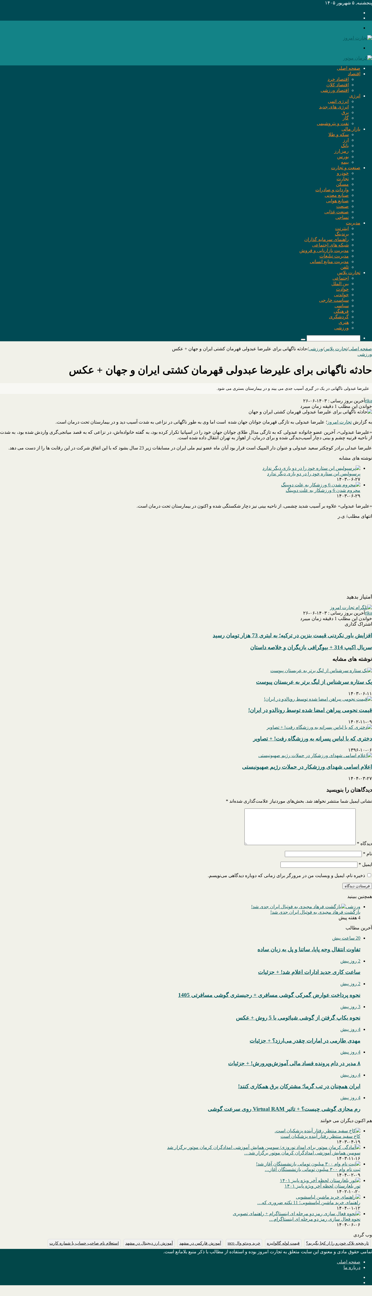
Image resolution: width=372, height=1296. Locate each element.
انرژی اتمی (338, 101)
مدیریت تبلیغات (334, 256)
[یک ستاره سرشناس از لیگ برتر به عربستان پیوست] (321, 670)
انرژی (354, 95)
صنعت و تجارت (345, 167)
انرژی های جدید (334, 106)
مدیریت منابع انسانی (329, 261)
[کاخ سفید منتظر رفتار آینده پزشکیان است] (317, 1130)
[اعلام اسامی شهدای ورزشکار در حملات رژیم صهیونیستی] (315, 755)
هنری (344, 322)
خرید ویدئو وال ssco (244, 1243)
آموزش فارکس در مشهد (200, 1243)
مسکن (342, 184)
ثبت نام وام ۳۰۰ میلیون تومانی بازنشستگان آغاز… (312, 1169)
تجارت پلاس (348, 272)
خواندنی (341, 294)
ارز (346, 140)
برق (345, 112)
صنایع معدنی (337, 195)
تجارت (343, 178)
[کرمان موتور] (357, 58)
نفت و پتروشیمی (333, 123)
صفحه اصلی (348, 68)
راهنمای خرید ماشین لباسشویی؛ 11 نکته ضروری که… (308, 1202)
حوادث (342, 289)
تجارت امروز (339, 421)
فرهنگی (341, 311)
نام (367, 853)
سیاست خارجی (334, 300)
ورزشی (341, 327)
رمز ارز (341, 151)
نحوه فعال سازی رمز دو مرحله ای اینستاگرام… (314, 1219)
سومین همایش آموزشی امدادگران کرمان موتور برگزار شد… (302, 1152)
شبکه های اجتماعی (330, 244)
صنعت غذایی (336, 211)
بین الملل (340, 283)
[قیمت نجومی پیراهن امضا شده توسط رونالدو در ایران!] (318, 699)
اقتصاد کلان (337, 84)
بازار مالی (350, 128)
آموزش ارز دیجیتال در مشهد (149, 1243)
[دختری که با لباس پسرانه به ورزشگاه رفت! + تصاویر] (319, 727)
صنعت (342, 206)
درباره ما (352, 1267)
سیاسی (342, 305)
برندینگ (342, 233)
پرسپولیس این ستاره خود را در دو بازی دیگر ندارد (313, 473)
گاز (346, 117)
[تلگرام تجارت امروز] (351, 607)
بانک (345, 145)
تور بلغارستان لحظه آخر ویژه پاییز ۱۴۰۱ (322, 1185)
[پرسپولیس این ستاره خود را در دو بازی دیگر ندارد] (311, 468)
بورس (343, 156)
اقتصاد (354, 73)
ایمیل (365, 864)
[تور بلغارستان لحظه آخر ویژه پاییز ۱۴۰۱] (320, 1180)
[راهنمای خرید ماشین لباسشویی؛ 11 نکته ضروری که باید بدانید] (328, 1197)
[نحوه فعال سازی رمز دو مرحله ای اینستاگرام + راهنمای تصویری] (296, 1213)
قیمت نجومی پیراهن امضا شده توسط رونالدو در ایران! (310, 710)
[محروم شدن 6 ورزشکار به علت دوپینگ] (320, 484)
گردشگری (339, 316)
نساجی (342, 217)
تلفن (344, 267)
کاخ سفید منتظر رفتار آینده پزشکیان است (320, 1136)
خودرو (343, 173)
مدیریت (353, 222)
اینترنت (342, 228)
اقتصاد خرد (338, 79)
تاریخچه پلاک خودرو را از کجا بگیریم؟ (337, 1243)
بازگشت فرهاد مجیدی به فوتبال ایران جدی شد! (315, 912)
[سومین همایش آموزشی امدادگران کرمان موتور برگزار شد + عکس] (263, 1147)
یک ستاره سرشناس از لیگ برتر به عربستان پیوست (314, 682)
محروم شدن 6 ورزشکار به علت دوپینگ (323, 490)
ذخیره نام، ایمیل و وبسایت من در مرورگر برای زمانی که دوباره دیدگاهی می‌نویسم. (286, 875)
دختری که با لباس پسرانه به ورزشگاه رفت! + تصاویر (312, 739)
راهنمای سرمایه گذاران (326, 239)
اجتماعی (340, 278)
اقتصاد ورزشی (335, 90)
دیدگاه (364, 843)
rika (368, 400)
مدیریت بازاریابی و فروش (324, 250)
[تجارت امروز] (357, 37)
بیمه (345, 162)
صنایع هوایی (337, 200)
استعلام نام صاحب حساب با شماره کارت (84, 1243)
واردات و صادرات (332, 189)
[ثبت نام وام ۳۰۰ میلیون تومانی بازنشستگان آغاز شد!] (308, 1163)
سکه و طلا (338, 134)
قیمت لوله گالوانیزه (283, 1243)
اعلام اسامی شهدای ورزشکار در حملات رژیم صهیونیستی (307, 767)
